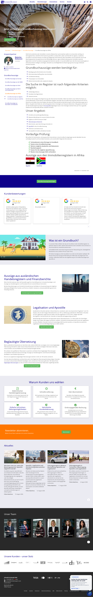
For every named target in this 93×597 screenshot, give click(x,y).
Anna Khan (81, 533)
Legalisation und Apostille (49, 307)
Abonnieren (66, 432)
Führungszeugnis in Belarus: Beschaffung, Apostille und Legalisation (57, 467)
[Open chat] (89, 593)
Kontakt (69, 2)
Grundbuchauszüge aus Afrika (13, 93)
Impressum (37, 590)
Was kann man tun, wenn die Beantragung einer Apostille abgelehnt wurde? (13, 467)
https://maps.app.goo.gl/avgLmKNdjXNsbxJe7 (37, 202)
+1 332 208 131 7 (10, 579)
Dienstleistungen (42, 2)
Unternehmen (53, 2)
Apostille (31, 126)
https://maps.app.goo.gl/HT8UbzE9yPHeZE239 (8, 202)
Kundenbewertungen (15, 193)
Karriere (62, 2)
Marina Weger (53, 533)
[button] (84, 2)
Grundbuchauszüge (28, 50)
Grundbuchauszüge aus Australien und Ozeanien (11, 103)
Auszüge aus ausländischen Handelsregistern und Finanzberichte (27, 277)
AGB (53, 590)
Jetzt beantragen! (10, 40)
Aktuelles (32, 2)
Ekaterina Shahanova (18, 58)
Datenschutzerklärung (45, 590)
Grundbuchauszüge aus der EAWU (14, 82)
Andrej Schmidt (22, 527)
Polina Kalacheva (8, 494)
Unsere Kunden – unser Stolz (18, 556)
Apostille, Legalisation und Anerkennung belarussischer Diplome (35, 467)
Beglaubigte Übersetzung (20, 341)
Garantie (31, 590)
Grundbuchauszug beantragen (46, 181)
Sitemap (66, 590)
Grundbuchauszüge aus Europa (13, 78)
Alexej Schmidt (10, 531)
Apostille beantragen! (46, 327)
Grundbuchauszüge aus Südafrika (15, 99)
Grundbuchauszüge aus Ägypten (14, 96)
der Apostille (47, 105)
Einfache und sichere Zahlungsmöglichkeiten (17, 408)
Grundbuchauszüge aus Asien (12, 85)
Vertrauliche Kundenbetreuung (46, 408)
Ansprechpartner (10, 54)
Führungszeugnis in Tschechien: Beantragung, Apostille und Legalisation (77, 467)
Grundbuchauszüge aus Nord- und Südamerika (13, 89)
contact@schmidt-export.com (13, 581)
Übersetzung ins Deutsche (35, 122)
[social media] (70, 579)
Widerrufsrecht (59, 590)
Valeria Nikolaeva (66, 532)
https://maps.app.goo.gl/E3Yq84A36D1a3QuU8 (66, 202)
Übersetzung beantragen (32, 366)
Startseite (7, 50)
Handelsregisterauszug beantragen (32, 293)
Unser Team (10, 514)
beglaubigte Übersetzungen (11, 362)
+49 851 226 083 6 (9, 67)
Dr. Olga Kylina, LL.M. (38, 529)
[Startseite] (9, 2)
